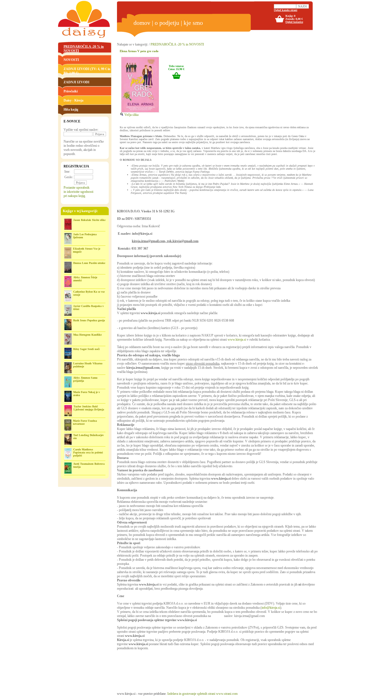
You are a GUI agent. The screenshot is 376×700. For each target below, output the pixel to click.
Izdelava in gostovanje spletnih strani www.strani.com (202, 694)
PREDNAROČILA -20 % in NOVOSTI (177, 44)
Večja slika (131, 115)
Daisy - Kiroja (73, 100)
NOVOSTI (71, 60)
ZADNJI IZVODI (76, 82)
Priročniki (71, 91)
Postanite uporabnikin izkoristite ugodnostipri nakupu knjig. (78, 192)
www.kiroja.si (237, 339)
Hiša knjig (71, 109)
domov (141, 22)
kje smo (193, 22)
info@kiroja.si (270, 608)
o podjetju (167, 22)
